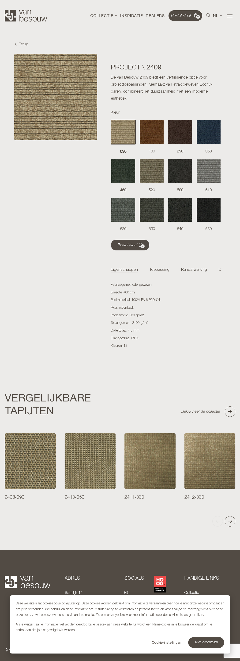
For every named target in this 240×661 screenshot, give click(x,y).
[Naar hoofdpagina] (26, 15)
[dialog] (120, 624)
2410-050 (74, 497)
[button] (208, 16)
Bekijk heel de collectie (200, 411)
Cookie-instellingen (166, 642)
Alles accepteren (206, 642)
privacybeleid (116, 615)
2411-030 (134, 497)
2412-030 (194, 497)
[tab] (124, 269)
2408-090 (14, 497)
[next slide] (230, 521)
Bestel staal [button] (185, 16)
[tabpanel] (166, 315)
